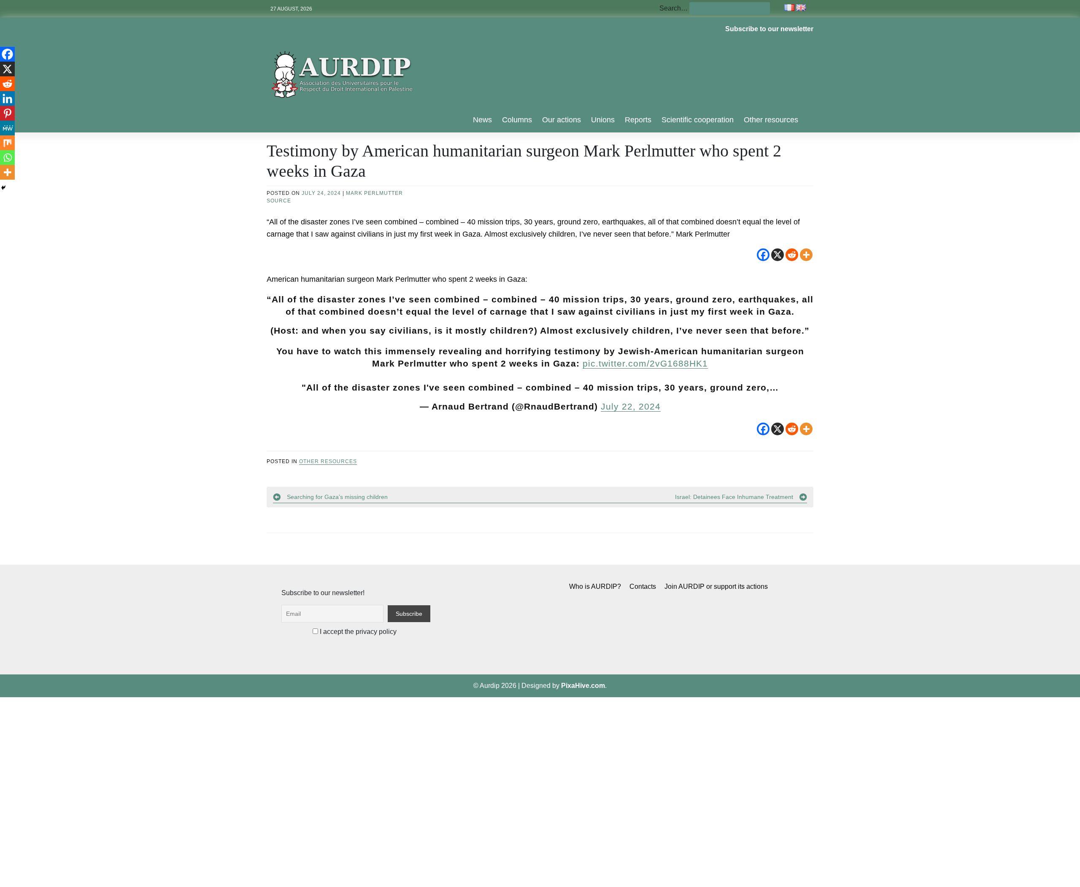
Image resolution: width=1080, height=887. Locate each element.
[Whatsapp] (7, 157)
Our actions (561, 120)
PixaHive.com (583, 685)
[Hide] (3, 187)
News (482, 120)
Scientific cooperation (698, 120)
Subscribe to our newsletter (769, 28)
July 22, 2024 (631, 406)
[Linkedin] (7, 98)
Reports (638, 120)
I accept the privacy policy (357, 631)
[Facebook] (763, 254)
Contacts (642, 586)
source (279, 201)
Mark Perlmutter (374, 193)
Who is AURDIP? (595, 586)
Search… (673, 8)
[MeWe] (7, 128)
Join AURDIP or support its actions (716, 586)
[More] (806, 254)
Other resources (771, 120)
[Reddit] (792, 254)
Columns (517, 120)
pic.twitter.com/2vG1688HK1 (645, 363)
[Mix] (7, 142)
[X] (777, 254)
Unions (603, 120)
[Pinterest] (7, 113)
